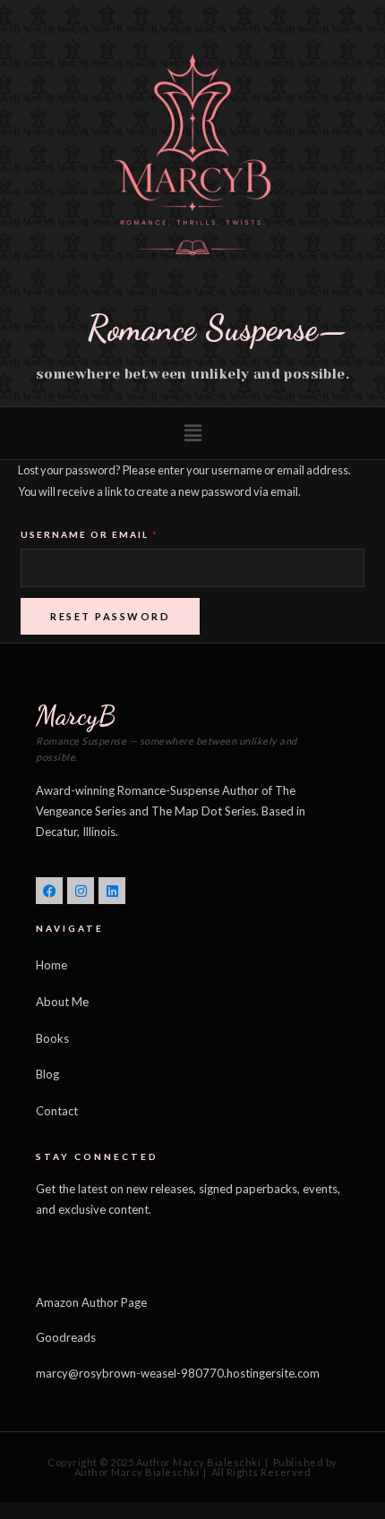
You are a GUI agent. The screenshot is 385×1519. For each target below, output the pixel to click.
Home (51, 965)
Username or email (120, 532)
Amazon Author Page (91, 1302)
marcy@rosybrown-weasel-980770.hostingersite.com (178, 1373)
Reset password (110, 616)
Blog (47, 1074)
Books (52, 1038)
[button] (192, 433)
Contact (57, 1111)
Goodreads (66, 1337)
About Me (62, 1001)
